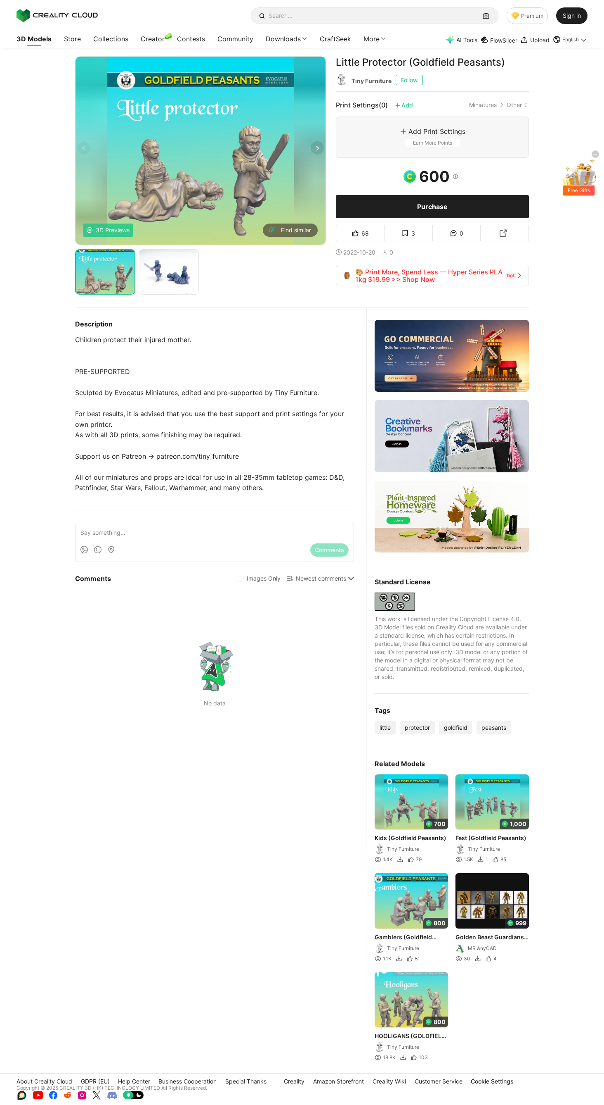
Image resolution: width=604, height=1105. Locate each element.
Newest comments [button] (321, 578)
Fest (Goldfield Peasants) (490, 838)
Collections (110, 39)
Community (235, 39)
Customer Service (438, 1081)
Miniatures (483, 105)
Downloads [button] (283, 39)
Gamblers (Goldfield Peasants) (403, 938)
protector (417, 727)
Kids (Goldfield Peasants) (410, 838)
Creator (153, 39)
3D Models (34, 39)
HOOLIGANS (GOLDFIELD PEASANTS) (410, 1036)
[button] (570, 40)
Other (514, 105)
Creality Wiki (389, 1081)
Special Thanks (246, 1081)
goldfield (455, 727)
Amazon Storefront (338, 1081)
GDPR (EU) (95, 1081)
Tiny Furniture (372, 80)
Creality (294, 1081)
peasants (493, 727)
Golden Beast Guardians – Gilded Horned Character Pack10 (491, 938)
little (385, 727)
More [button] (371, 39)
